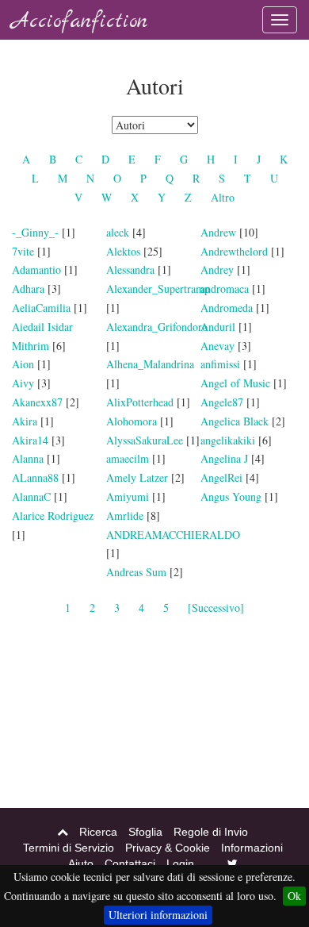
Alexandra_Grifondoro (157, 326)
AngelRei (221, 477)
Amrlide (124, 515)
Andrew (218, 232)
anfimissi (220, 363)
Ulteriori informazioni (158, 914)
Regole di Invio (211, 831)
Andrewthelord (234, 251)
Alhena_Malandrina (150, 363)
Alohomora (131, 421)
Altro (223, 197)
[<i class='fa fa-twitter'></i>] (232, 863)
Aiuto (80, 863)
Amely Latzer (137, 477)
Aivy (23, 382)
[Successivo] (216, 607)
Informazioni (252, 847)
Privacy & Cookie (167, 847)
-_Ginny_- (35, 232)
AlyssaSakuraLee (146, 440)
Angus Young (230, 496)
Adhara (28, 288)
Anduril (217, 326)
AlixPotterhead (140, 402)
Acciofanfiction (79, 22)
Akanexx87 (37, 402)
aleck (117, 232)
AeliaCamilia (43, 307)
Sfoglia (145, 831)
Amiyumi (127, 496)
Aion (23, 363)
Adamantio (36, 269)
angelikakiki (227, 440)
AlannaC (31, 496)
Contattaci (130, 863)
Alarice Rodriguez (52, 515)
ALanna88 (35, 477)
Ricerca (98, 831)
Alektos (123, 251)
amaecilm (127, 458)
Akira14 (30, 440)
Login (180, 863)
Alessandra (130, 269)
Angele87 (221, 402)
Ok (294, 895)
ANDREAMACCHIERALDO (173, 534)
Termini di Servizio (68, 847)
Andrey (217, 269)
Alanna (28, 458)
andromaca (224, 288)
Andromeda (226, 307)
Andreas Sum (136, 571)
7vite (23, 251)
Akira (24, 421)
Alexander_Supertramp (158, 288)
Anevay (217, 345)
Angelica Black (234, 421)
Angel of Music (235, 382)
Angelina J (224, 458)
